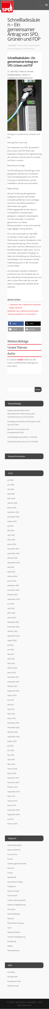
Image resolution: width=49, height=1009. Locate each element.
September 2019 (13, 791)
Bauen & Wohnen (13, 850)
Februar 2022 (12, 668)
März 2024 (11, 572)
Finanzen (10, 868)
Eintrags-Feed (12, 976)
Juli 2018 (10, 819)
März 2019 (11, 796)
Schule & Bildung (13, 914)
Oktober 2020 (12, 732)
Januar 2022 (11, 672)
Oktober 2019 (12, 787)
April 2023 (11, 608)
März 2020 (11, 764)
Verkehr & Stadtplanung (15, 49)
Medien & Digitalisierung (16, 905)
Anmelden (11, 972)
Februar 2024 (12, 576)
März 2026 (11, 498)
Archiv (20, 359)
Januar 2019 (11, 805)
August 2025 (12, 521)
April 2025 (11, 535)
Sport (9, 928)
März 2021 (11, 714)
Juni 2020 (10, 750)
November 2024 (13, 553)
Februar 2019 (12, 801)
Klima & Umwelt (23, 45)
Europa (10, 859)
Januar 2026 (11, 507)
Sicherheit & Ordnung (15, 923)
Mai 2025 (10, 530)
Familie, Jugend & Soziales (16, 863)
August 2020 (12, 741)
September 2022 (13, 636)
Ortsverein (11, 909)
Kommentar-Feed (14, 981)
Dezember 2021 (13, 677)
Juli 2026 (10, 480)
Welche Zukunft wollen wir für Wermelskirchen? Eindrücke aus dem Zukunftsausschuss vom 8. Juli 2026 (21, 413)
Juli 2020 (10, 746)
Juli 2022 (10, 645)
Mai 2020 (10, 755)
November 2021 (13, 682)
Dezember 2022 (13, 622)
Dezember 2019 (13, 778)
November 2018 (13, 810)
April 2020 (11, 759)
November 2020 (13, 727)
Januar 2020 (11, 773)
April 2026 (11, 494)
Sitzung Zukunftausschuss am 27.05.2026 (22, 441)
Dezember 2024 (13, 549)
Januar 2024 (11, 581)
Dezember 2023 (13, 585)
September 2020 (13, 737)
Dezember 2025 (13, 512)
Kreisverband (12, 895)
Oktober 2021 (12, 686)
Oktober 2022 (12, 631)
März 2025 (11, 539)
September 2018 (13, 814)
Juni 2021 (10, 700)
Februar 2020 (12, 769)
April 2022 (11, 659)
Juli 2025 (10, 526)
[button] (16, 323)
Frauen (10, 873)
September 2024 (13, 562)
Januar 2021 (11, 718)
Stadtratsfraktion (34, 45)
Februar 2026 (12, 503)
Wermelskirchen (29, 49)
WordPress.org (12, 986)
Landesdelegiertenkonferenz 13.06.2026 (22, 437)
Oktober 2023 (12, 594)
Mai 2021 (10, 704)
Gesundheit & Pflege (15, 882)
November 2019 (13, 782)
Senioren (10, 918)
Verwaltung (11, 941)
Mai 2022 (10, 654)
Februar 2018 (12, 823)
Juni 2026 (10, 484)
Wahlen (10, 946)
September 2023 (13, 599)
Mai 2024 (10, 567)
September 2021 (13, 691)
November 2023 (13, 590)
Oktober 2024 (12, 558)
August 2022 (12, 640)
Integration (11, 886)
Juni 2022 (10, 649)
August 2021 (12, 695)
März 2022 (11, 663)
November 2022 (13, 627)
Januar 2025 (11, 544)
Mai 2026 (10, 489)
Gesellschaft (11, 877)
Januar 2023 (11, 617)
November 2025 (13, 517)
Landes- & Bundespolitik (16, 900)
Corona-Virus (12, 854)
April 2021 (11, 709)
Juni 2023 (10, 604)
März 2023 (11, 613)
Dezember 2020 (13, 723)
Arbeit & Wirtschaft (14, 845)
